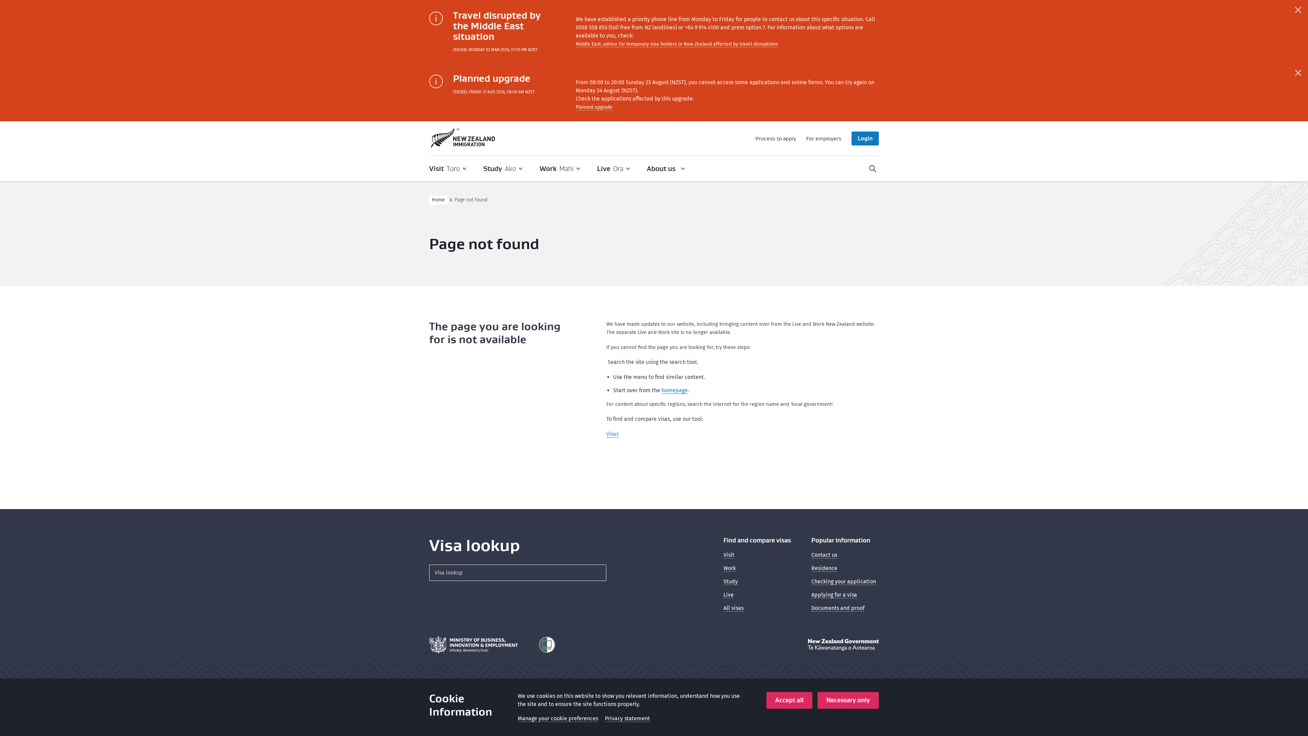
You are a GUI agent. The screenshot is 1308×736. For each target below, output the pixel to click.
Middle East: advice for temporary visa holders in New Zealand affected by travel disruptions (677, 44)
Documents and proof (838, 608)
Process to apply (776, 138)
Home (438, 200)
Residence (824, 568)
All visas (733, 608)
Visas (612, 434)
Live (728, 595)
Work (729, 568)
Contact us (824, 555)
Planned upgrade (594, 107)
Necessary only (848, 700)
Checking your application (843, 581)
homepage (674, 390)
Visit (728, 555)
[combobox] (517, 573)
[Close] (1298, 10)
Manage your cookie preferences (558, 718)
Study (730, 581)
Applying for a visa (834, 595)
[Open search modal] (873, 169)
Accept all (789, 700)
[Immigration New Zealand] (463, 138)
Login (865, 138)
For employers (823, 138)
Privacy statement (627, 718)
